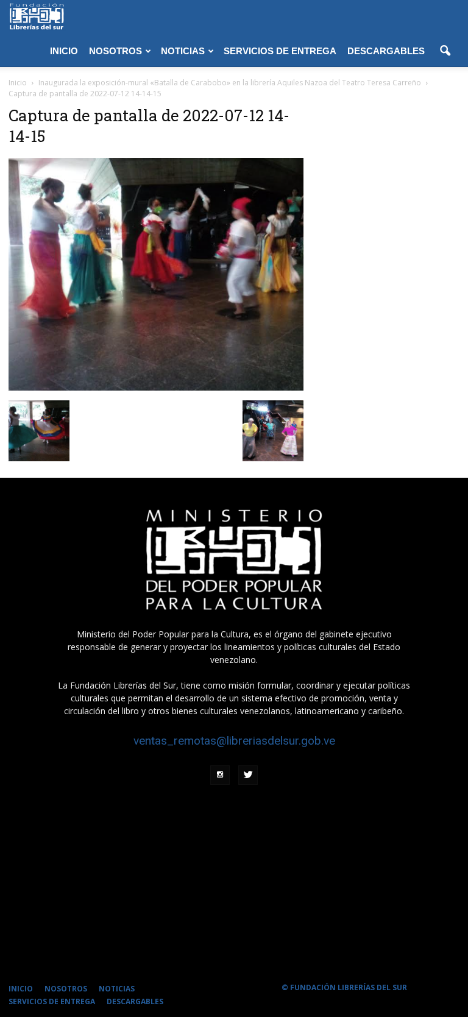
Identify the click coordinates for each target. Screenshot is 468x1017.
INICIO (64, 51)
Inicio (18, 82)
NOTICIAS (183, 51)
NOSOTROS (115, 51)
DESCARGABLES (386, 51)
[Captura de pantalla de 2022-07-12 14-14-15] (156, 387)
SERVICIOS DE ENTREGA (280, 51)
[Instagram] (220, 775)
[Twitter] (248, 775)
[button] (444, 51)
